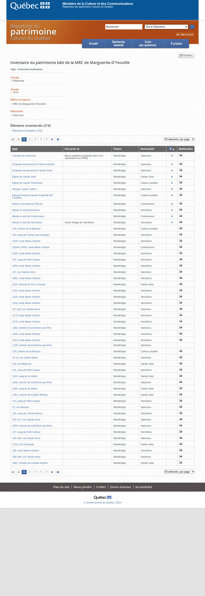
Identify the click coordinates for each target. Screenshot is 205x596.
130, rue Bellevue (21, 363)
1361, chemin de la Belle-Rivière (30, 394)
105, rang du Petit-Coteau (26, 259)
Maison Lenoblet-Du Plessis (27, 204)
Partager (187, 55)
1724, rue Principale (23, 444)
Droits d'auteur (120, 487)
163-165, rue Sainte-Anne (26, 438)
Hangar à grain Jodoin (24, 189)
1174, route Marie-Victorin (26, 315)
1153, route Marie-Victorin (26, 303)
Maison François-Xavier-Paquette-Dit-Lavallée (32, 196)
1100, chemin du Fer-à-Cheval (28, 284)
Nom (15, 149)
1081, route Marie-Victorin (26, 278)
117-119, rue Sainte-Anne (26, 309)
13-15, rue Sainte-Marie (25, 357)
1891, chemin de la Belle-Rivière (30, 463)
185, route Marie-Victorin (25, 450)
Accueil (93, 43)
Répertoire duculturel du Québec (33, 32)
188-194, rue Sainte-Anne (26, 456)
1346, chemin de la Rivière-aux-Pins (32, 382)
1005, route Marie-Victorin (26, 241)
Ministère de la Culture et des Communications (97, 3)
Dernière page (58, 140)
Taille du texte (186, 35)
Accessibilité (143, 487)
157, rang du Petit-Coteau (26, 432)
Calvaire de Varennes (24, 155)
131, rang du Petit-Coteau (26, 370)
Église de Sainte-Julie (24, 176)
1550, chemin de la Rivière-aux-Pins (32, 425)
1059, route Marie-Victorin (26, 266)
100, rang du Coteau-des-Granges (31, 235)
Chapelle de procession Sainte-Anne (32, 170)
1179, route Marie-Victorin (26, 321)
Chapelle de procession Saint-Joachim (33, 164)
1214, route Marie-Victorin (26, 340)
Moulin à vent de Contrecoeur (28, 216)
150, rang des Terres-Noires (27, 413)
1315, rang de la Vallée (24, 376)
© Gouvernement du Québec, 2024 (102, 502)
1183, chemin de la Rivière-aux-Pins (32, 327)
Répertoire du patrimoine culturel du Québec (87, 6)
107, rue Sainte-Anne (23, 272)
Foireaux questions (147, 43)
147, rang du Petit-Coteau (26, 401)
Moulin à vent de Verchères (27, 222)
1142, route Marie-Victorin (26, 290)
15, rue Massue (20, 407)
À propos (176, 43)
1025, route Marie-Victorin (26, 253)
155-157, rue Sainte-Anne (26, 419)
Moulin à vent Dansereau (26, 210)
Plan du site (61, 487)
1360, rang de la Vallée (24, 388)
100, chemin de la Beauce (26, 228)
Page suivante (53, 140)
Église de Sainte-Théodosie (27, 183)
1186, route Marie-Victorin (26, 334)
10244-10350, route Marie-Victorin (31, 247)
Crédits (101, 487)
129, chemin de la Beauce (26, 351)
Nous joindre (83, 487)
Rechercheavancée (118, 43)
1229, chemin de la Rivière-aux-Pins (32, 345)
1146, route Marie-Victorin (26, 297)
